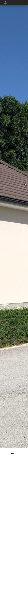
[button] (25, 2)
